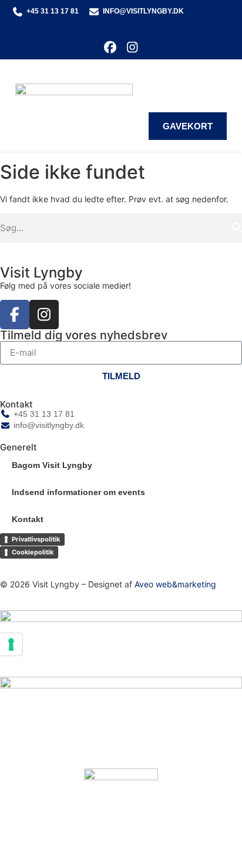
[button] (218, 81)
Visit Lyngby (41, 272)
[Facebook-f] (14, 314)
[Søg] (236, 228)
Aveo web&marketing (175, 584)
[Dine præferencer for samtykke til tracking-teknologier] (11, 644)
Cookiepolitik (32, 552)
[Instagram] (132, 47)
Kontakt (27, 519)
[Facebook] (110, 47)
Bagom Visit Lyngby (52, 465)
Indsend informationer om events (78, 492)
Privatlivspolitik (36, 539)
